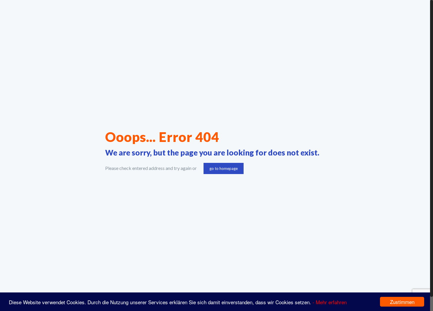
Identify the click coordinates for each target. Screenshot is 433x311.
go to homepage (223, 168)
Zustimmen (402, 301)
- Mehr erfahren (330, 302)
